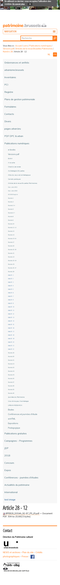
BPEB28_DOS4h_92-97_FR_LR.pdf (22, 513)
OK (30, 4)
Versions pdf (8, 48)
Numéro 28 (8, 51)
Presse (25, 556)
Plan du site (27, 552)
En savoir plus (19, 4)
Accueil (18, 46)
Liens (25, 46)
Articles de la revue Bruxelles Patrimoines (34, 48)
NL (49, 54)
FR (55, 54)
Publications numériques (40, 46)
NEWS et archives (11, 552)
